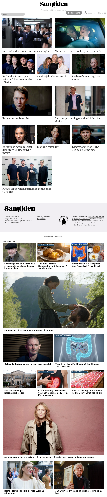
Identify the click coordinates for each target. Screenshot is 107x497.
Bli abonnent (74, 12)
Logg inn (91, 13)
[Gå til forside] (53, 4)
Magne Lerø (41, 219)
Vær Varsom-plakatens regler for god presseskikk (88, 218)
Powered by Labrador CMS (53, 237)
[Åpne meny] (101, 13)
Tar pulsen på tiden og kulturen (53, 10)
